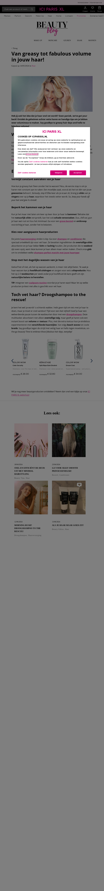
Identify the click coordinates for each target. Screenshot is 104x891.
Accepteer (78, 173)
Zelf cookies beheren (27, 173)
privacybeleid (32, 154)
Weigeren (58, 173)
